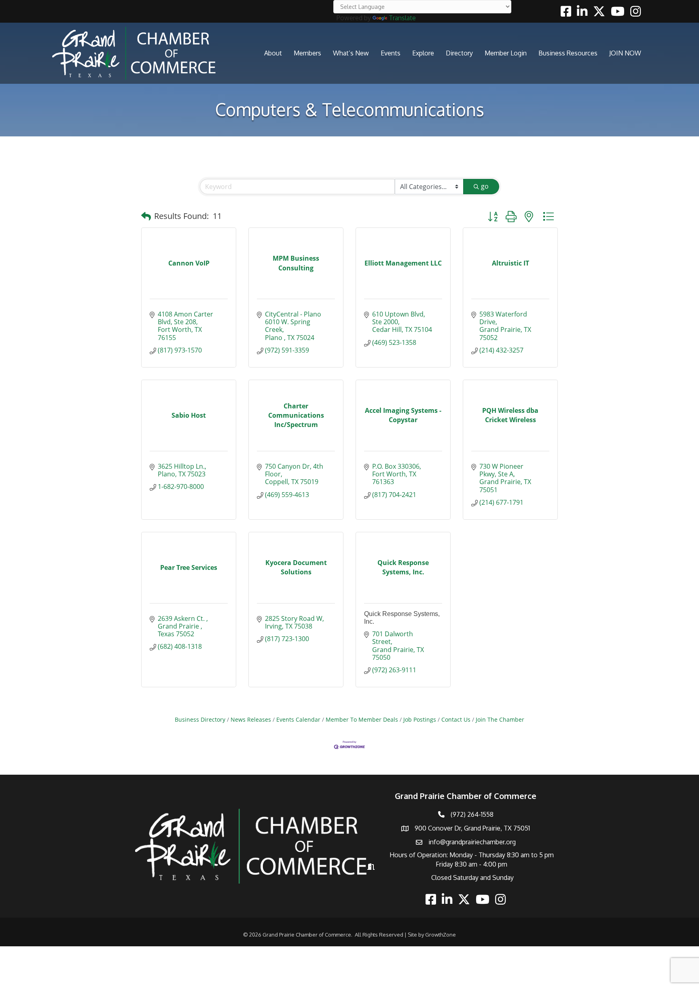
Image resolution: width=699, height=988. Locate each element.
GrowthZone (440, 934)
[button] (146, 216)
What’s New (351, 53)
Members (307, 53)
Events (390, 53)
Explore (423, 53)
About (273, 53)
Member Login (506, 53)
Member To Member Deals (362, 719)
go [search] (485, 186)
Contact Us (455, 719)
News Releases (251, 719)
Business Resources (567, 53)
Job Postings (419, 719)
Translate (402, 18)
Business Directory (200, 719)
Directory (459, 53)
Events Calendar (298, 719)
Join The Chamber (500, 719)
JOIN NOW (625, 53)
